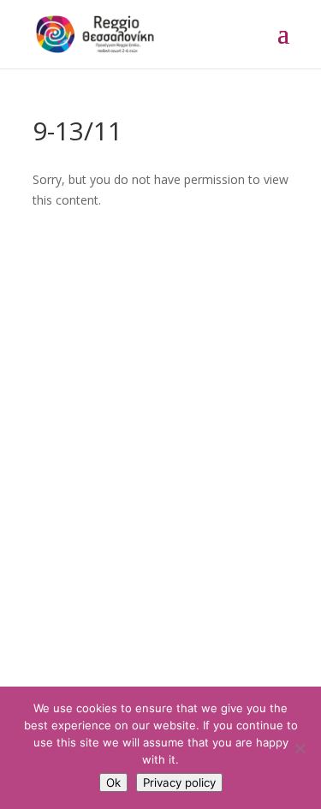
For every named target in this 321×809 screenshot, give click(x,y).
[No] (299, 748)
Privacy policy (179, 782)
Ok (113, 782)
